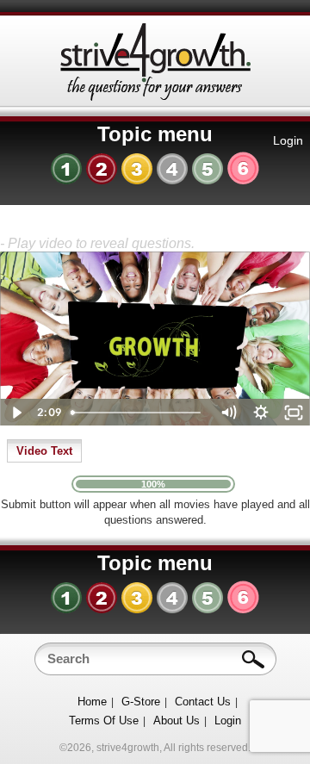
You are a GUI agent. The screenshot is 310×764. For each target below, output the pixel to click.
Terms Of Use (104, 720)
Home (92, 701)
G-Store (140, 701)
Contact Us (203, 701)
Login (288, 140)
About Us (176, 720)
